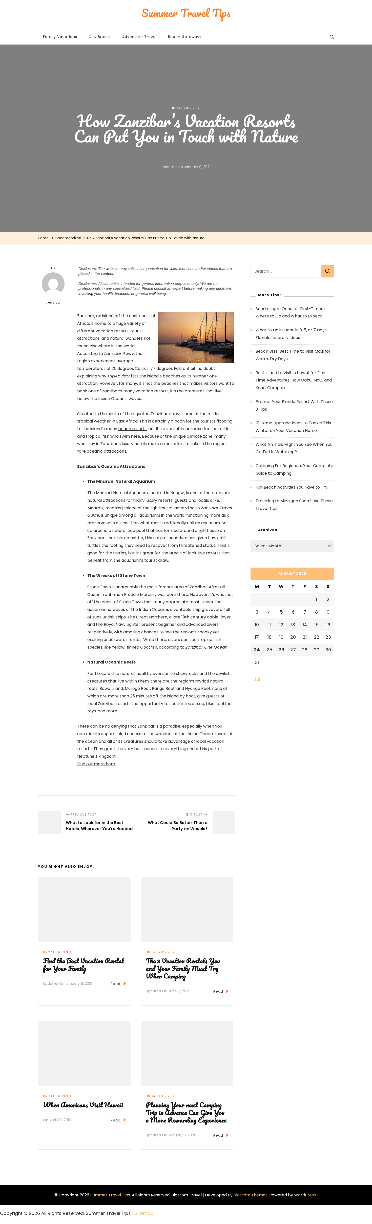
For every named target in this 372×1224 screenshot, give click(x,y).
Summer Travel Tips (110, 1195)
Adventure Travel (139, 36)
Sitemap (144, 1213)
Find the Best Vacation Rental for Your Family (83, 964)
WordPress (305, 1195)
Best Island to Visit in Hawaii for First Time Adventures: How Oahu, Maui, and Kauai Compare (294, 380)
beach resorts (132, 429)
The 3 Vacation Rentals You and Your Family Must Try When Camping (183, 968)
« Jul (255, 679)
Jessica (53, 302)
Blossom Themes (250, 1195)
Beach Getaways (184, 36)
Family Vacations (60, 36)
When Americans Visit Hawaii (83, 1104)
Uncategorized (185, 108)
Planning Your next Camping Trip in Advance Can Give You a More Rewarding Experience (186, 1112)
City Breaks (100, 36)
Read (115, 983)
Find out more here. (96, 764)
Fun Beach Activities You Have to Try (291, 487)
